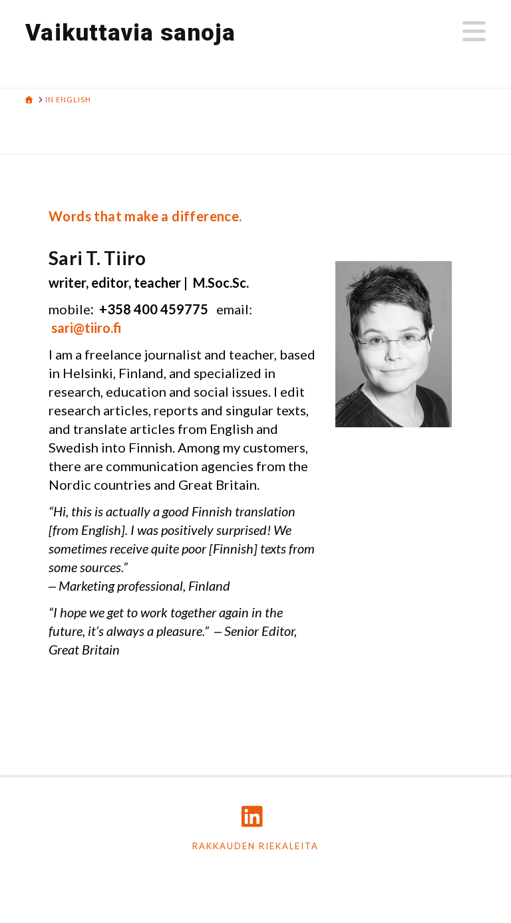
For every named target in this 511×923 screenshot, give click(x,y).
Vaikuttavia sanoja (130, 33)
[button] (474, 31)
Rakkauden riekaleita (255, 846)
